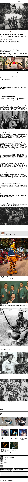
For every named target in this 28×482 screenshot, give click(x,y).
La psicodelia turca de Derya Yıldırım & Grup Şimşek (22, 436)
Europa (1, 410)
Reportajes (1, 414)
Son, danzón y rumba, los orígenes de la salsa (7, 401)
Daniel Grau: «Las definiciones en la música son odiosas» (13, 450)
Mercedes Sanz (5, 465)
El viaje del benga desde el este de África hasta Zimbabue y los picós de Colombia (13, 460)
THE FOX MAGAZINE (11, 480)
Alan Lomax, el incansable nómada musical (7, 374)
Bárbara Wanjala (5, 459)
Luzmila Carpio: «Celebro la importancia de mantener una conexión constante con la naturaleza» (4, 437)
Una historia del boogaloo (4, 303)
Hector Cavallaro (5, 462)
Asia (0, 408)
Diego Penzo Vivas (5, 456)
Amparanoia (2, 229)
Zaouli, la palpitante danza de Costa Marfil (6, 276)
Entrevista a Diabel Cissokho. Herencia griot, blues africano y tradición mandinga (14, 437)
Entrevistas (1, 409)
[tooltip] (22, 46)
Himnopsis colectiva (7, 229)
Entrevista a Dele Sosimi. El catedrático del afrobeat (4, 449)
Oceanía (1, 413)
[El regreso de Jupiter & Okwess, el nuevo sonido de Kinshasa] (21, 421)
